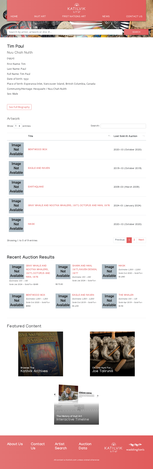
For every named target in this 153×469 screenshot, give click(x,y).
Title (30, 136)
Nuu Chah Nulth (20, 53)
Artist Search (61, 446)
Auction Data (85, 446)
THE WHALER (126, 295)
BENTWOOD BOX (37, 149)
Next (141, 240)
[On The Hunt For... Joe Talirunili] (112, 354)
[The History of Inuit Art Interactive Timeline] (76, 402)
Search (136, 31)
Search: (95, 126)
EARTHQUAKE (36, 187)
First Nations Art (74, 16)
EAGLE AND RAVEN (39, 168)
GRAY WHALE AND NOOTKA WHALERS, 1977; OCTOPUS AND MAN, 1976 (69, 205)
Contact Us (134, 16)
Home (14, 16)
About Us (15, 444)
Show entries (19, 126)
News (106, 16)
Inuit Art (40, 16)
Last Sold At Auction (125, 136)
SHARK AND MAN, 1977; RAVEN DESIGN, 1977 (84, 270)
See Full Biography (19, 107)
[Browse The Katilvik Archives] (40, 354)
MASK (31, 224)
